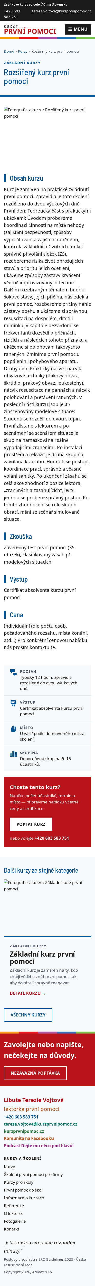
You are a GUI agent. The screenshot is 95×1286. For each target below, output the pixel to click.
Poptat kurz (31, 824)
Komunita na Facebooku (29, 1138)
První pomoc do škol (23, 1190)
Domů (9, 51)
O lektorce (14, 1213)
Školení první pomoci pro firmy (33, 1174)
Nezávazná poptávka (35, 1073)
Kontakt (11, 1229)
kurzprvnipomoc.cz (24, 1131)
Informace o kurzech (24, 1198)
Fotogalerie (15, 1221)
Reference (14, 1205)
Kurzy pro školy (18, 1182)
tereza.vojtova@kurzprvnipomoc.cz (61, 11)
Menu (78, 29)
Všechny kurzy (28, 1015)
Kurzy (23, 51)
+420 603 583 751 (12, 14)
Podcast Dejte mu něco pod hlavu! (39, 1145)
